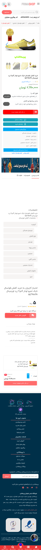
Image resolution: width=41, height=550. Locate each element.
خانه (38, 23)
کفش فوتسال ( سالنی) (19, 23)
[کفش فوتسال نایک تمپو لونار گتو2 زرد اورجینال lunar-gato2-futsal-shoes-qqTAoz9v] (20, 43)
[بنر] (20, 165)
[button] (7, 45)
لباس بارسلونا (20, 432)
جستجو (7, 12)
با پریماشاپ (20, 452)
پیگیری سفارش (20, 448)
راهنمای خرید (19, 124)
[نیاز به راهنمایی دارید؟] (34, 537)
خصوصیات (27, 175)
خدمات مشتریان (20, 437)
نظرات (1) (19, 175)
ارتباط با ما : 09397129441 (29, 17)
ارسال (7, 476)
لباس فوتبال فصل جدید (30, 510)
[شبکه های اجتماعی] (37, 488)
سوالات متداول (19, 120)
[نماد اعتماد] (29, 524)
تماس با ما (20, 459)
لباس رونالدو (20, 429)
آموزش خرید (20, 441)
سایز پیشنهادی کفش (30, 101)
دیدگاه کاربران (26, 82)
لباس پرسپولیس (20, 422)
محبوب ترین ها (20, 418)
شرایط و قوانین (20, 463)
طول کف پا (34, 93)
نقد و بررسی (35, 175)
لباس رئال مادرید (20, 425)
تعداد (35, 376)
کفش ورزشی (31, 23)
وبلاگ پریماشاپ (20, 466)
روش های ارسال (20, 444)
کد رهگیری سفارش (11, 17)
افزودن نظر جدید (20, 315)
